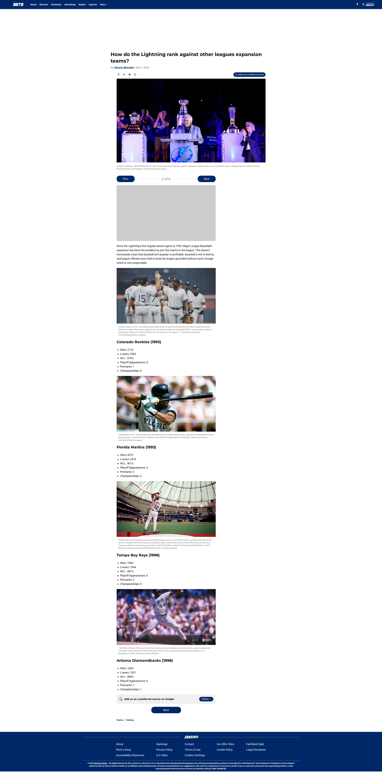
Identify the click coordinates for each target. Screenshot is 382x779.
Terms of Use (193, 749)
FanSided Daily (255, 744)
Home (120, 720)
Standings (70, 4)
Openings (162, 744)
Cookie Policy (225, 749)
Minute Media (100, 763)
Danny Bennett (124, 67)
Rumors (43, 4)
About (119, 744)
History (130, 720)
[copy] (135, 74)
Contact (189, 744)
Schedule (56, 4)
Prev (125, 178)
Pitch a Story (123, 749)
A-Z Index (162, 755)
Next (207, 178)
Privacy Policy (164, 749)
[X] (363, 4)
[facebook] (357, 4)
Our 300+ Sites (225, 744)
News (33, 4)
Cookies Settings (195, 755)
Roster (82, 4)
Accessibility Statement (130, 755)
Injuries (93, 4)
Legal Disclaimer (256, 749)
